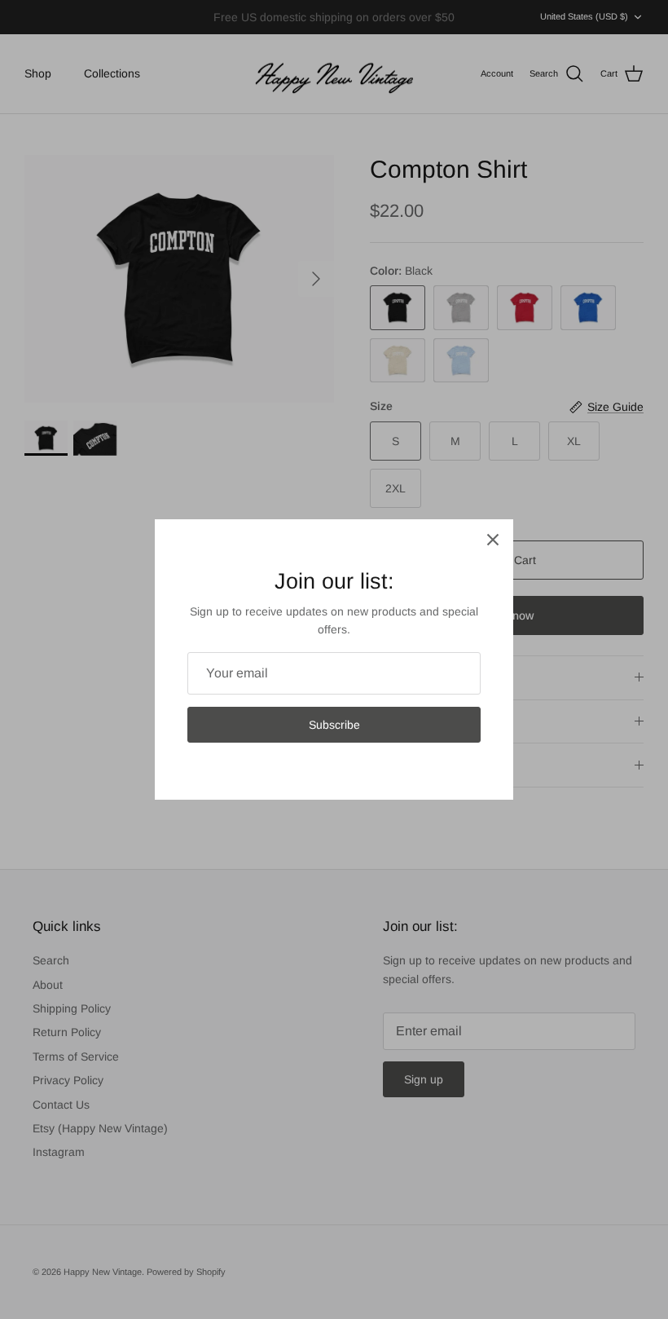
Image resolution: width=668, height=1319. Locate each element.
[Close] (493, 540)
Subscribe (334, 724)
